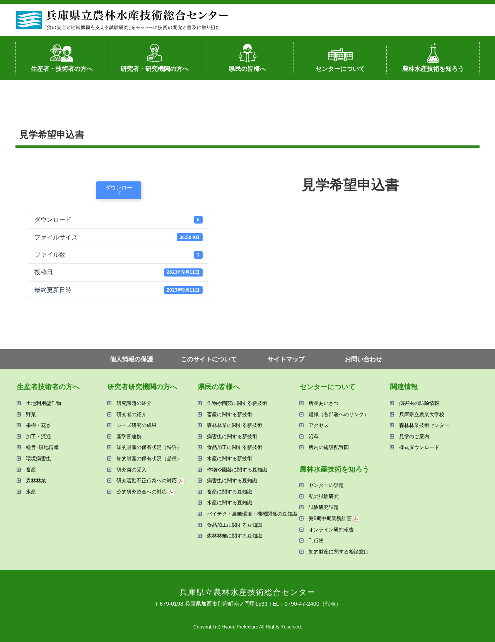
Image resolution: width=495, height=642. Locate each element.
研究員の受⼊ (131, 470)
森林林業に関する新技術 (234, 425)
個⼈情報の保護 (131, 359)
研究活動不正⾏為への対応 (146, 480)
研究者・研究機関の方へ (155, 68)
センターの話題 (326, 485)
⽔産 (31, 492)
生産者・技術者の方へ (62, 68)
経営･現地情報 (42, 447)
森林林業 (36, 480)
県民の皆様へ (247, 68)
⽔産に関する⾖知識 (229, 502)
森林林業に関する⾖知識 (234, 536)
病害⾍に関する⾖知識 (232, 480)
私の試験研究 (324, 496)
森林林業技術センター (424, 425)
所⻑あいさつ (324, 403)
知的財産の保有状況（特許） (149, 447)
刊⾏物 (316, 540)
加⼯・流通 (38, 436)
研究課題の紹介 (134, 403)
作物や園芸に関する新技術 (237, 403)
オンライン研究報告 (331, 530)
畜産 (31, 470)
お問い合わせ (363, 359)
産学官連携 (129, 436)
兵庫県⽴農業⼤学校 (421, 414)
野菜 (31, 414)
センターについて (340, 68)
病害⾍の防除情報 (419, 403)
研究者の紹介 (131, 414)
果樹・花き (38, 425)
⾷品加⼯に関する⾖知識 (234, 525)
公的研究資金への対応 (141, 492)
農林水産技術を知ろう (433, 68)
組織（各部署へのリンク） (339, 414)
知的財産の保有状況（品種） (149, 458)
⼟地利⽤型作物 (43, 403)
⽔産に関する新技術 (229, 458)
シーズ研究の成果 (136, 425)
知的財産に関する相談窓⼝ (339, 552)
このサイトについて (209, 359)
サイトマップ (286, 359)
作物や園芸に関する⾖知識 (237, 470)
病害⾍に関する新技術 (232, 436)
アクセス (319, 425)
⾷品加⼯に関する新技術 (234, 447)
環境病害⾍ (38, 458)
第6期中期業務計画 (330, 518)
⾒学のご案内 (414, 436)
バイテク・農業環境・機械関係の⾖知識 (252, 514)
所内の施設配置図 (329, 447)
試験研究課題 (324, 507)
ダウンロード (118, 190)
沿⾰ (314, 436)
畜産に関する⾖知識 (229, 492)
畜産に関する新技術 (229, 414)
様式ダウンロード (419, 447)
